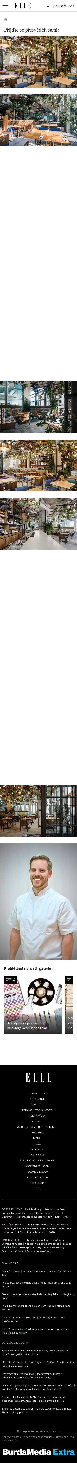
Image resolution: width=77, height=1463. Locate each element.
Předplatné (37, 1099)
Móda (36, 1138)
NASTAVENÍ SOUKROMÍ (37, 1166)
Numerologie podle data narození (34, 1216)
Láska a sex (37, 1155)
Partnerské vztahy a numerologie (37, 1228)
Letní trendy (62, 1216)
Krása (37, 1143)
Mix (38, 1188)
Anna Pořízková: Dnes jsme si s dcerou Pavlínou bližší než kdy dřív (36, 1273)
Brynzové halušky (54, 1247)
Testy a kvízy (35, 1213)
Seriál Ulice (65, 1228)
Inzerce (37, 1121)
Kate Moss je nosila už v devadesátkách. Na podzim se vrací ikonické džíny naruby (35, 1331)
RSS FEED (37, 1132)
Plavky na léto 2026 (13, 1232)
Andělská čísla (53, 1213)
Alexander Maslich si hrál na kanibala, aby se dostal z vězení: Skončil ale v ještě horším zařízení (36, 1352)
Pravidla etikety (33, 1209)
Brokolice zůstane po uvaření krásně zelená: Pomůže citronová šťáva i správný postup (36, 1410)
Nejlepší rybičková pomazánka (42, 1243)
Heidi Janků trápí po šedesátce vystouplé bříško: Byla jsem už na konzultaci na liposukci (38, 1364)
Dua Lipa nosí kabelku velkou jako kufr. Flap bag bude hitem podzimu (36, 1307)
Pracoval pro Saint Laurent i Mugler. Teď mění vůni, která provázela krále (33, 1319)
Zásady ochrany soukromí (36, 1160)
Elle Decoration (37, 1177)
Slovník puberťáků (54, 1209)
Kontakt (37, 1104)
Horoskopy (38, 1183)
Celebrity (37, 1149)
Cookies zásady (38, 1171)
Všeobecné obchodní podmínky (37, 1127)
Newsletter (37, 1093)
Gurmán (18, 19)
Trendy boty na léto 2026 (41, 1232)
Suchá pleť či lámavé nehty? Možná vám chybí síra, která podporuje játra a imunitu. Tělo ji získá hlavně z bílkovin (33, 1399)
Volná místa (37, 1115)
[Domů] (38, 1077)
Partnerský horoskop (13, 1213)
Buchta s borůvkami (13, 1251)
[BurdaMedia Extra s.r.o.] (38, 1452)
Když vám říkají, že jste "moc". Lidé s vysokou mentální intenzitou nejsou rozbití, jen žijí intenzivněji (32, 1375)
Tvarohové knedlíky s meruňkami (45, 1240)
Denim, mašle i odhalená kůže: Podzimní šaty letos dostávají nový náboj (38, 1296)
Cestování (7, 1216)
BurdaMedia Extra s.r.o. (47, 1431)
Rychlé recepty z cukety (27, 1247)
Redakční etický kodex (37, 1110)
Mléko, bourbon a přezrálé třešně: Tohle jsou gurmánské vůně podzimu (36, 1284)
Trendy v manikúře (37, 1224)
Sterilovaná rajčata (12, 1243)
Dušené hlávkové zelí (39, 1251)
